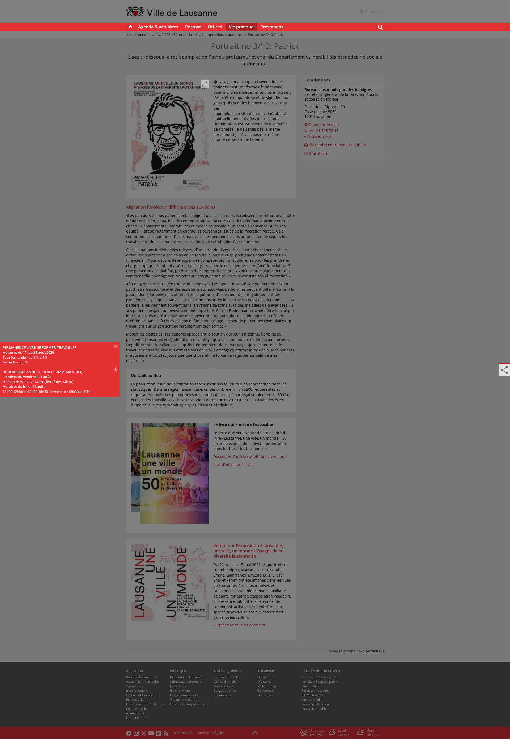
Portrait (193, 27)
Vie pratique (241, 27)
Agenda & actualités (158, 27)
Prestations (271, 27)
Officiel (215, 27)
